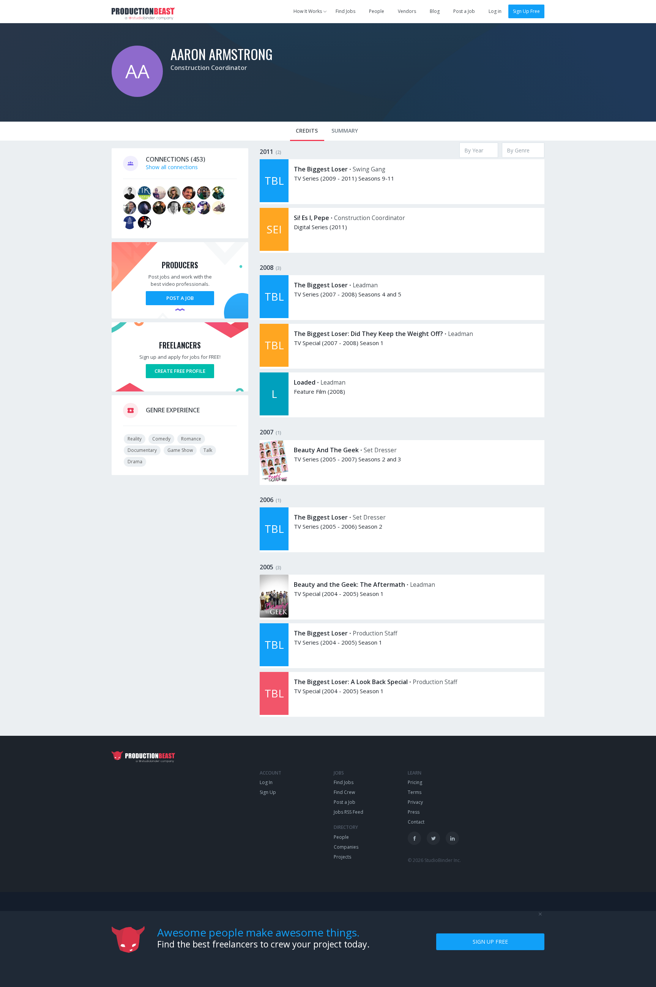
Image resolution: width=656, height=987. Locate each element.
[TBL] (274, 200)
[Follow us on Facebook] (414, 838)
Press (413, 812)
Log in (495, 11)
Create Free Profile (180, 371)
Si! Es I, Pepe (311, 218)
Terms (414, 792)
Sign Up (268, 792)
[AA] (137, 94)
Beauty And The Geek (326, 450)
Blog (435, 11)
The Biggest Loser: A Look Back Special (351, 682)
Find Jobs (345, 11)
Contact (416, 822)
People (376, 11)
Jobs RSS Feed (348, 812)
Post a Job (464, 11)
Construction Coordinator (208, 67)
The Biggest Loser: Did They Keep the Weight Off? (368, 334)
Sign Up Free (526, 11)
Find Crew (344, 792)
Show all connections (172, 167)
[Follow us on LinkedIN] (452, 838)
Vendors (407, 11)
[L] (274, 413)
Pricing (415, 782)
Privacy (415, 802)
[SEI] (274, 248)
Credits (307, 130)
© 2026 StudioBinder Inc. (434, 860)
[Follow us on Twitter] (433, 838)
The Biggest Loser (321, 169)
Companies (346, 847)
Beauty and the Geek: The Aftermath (349, 584)
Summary (344, 130)
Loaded (304, 382)
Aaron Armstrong (221, 54)
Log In (266, 782)
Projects (342, 857)
